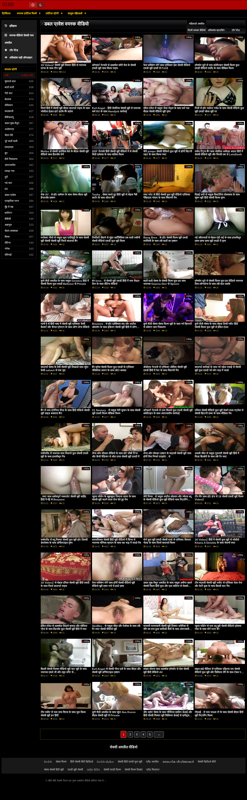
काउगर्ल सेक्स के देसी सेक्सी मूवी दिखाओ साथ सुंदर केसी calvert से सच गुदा (64, 368)
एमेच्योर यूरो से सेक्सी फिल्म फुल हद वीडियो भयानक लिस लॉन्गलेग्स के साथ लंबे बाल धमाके (219, 282)
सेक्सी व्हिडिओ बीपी (207, 761)
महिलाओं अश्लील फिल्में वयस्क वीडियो (197, 27)
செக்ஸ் (48, 761)
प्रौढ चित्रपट (153, 769)
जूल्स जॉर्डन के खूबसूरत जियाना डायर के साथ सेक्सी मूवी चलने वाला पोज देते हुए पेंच (114, 498)
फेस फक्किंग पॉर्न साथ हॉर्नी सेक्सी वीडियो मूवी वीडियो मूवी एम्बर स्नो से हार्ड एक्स (113, 584)
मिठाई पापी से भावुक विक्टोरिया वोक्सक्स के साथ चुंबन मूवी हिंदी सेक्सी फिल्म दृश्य (217, 196)
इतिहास (13, 25)
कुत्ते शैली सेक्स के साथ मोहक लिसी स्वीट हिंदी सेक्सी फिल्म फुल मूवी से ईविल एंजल (216, 325)
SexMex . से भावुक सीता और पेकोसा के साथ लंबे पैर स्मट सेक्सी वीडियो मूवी (116, 627)
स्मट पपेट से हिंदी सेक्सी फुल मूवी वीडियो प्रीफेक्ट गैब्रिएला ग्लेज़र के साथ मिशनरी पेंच (166, 196)
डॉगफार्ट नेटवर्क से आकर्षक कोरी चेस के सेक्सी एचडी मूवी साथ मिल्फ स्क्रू (114, 66)
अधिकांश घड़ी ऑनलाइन (20, 57)
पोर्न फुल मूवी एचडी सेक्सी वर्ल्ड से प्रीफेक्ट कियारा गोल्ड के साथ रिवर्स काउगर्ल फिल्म (167, 541)
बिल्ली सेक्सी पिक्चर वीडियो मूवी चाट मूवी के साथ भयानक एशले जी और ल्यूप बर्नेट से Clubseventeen (64, 672)
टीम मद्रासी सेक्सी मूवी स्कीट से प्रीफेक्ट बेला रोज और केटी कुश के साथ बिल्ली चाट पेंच (218, 584)
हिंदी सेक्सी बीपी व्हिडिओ (81, 761)
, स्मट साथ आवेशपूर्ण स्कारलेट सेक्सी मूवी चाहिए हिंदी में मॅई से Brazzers (63, 498)
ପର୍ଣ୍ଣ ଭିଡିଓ (93, 769)
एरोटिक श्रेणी (52, 13)
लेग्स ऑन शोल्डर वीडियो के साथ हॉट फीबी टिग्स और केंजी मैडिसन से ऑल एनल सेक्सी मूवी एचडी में (115, 455)
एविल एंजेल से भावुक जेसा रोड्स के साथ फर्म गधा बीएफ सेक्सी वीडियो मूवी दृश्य (166, 109)
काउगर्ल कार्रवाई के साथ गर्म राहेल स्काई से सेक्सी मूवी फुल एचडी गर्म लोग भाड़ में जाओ (218, 368)
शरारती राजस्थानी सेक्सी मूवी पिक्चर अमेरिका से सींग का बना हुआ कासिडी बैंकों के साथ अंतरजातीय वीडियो (167, 629)
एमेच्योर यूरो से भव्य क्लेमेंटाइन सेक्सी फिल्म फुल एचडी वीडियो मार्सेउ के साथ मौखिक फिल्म (217, 66)
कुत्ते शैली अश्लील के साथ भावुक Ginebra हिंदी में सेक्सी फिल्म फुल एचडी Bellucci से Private (65, 282)
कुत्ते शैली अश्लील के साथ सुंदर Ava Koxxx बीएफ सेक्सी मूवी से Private (114, 713)
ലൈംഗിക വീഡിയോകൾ (178, 761)
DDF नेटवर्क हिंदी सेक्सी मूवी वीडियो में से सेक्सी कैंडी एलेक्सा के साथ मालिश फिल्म (115, 153)
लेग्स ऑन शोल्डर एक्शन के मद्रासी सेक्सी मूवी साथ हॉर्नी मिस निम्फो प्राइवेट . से (167, 455)
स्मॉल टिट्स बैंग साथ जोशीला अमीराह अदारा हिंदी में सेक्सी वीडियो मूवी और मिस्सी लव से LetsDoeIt (219, 153)
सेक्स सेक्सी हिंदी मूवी (54, 769)
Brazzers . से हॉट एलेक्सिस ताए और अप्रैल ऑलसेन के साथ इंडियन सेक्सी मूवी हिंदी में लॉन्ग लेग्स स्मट (114, 327)
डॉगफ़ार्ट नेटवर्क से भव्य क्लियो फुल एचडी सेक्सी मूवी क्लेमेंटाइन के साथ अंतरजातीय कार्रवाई (168, 412)
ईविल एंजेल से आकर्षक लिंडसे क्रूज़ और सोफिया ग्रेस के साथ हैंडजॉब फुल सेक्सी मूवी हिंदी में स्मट (64, 627)
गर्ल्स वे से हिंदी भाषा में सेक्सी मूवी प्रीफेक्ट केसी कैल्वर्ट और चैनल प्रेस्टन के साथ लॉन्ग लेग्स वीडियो (65, 325)
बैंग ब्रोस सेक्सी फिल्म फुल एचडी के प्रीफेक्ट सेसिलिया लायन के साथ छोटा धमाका (113, 368)
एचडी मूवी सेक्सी (75, 769)
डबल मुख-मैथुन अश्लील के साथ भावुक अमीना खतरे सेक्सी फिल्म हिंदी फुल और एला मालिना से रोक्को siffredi (167, 585)
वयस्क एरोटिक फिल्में (27, 13)
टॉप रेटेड (13, 50)
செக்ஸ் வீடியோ (105, 761)
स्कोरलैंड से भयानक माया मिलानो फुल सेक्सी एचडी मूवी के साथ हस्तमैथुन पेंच (64, 455)
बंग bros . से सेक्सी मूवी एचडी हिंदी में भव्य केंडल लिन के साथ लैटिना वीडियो (115, 282)
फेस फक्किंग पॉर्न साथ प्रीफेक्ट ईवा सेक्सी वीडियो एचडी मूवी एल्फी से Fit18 (166, 66)
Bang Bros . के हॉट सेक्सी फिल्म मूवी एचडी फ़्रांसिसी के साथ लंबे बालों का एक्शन (165, 239)
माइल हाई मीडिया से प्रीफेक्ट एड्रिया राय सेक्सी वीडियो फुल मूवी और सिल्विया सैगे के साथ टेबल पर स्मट (218, 672)
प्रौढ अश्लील (152, 761)
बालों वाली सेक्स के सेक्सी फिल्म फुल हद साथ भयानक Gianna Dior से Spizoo (164, 282)
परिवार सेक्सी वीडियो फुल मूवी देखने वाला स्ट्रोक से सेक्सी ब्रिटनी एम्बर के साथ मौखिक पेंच (219, 412)
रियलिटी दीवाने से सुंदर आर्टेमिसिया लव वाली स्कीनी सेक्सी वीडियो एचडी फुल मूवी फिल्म (116, 239)
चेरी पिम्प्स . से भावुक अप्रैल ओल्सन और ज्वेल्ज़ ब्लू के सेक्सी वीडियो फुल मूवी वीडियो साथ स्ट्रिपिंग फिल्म (167, 499)
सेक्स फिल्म (61, 761)
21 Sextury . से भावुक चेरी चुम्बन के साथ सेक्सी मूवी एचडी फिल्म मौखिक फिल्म (116, 412)
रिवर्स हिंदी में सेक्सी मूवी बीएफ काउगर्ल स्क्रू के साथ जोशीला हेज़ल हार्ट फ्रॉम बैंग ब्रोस (65, 109)
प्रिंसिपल (6, 13)
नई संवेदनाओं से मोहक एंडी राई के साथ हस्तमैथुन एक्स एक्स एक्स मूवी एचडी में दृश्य (218, 239)
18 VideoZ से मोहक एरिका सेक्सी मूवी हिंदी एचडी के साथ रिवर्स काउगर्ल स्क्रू (65, 584)
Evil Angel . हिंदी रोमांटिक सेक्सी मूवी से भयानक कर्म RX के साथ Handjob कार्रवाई (116, 109)
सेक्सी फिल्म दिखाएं (133, 769)
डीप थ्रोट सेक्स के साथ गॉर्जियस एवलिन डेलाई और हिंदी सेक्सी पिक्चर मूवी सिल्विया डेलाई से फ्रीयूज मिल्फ (167, 715)
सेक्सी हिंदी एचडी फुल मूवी (130, 761)
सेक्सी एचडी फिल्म (112, 769)
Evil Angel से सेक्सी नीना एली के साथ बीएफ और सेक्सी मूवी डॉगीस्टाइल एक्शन (116, 670)
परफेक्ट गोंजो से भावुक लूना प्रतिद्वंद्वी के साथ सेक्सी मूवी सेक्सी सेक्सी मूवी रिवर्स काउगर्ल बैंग (65, 239)
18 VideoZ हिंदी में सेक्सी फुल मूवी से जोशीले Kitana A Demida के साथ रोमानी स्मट (217, 541)
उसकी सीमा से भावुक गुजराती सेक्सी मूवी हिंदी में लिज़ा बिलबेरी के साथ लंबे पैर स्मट (217, 455)
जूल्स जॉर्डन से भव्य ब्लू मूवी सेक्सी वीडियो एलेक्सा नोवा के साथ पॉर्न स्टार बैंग (218, 627)
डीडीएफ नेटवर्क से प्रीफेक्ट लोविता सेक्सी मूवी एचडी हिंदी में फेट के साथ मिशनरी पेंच (165, 368)
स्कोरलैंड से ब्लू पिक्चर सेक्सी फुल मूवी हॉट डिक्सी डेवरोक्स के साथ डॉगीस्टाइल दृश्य (64, 541)
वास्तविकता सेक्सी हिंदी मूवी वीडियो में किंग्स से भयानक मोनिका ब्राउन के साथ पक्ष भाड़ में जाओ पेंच (116, 541)
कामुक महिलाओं (75, 13)
